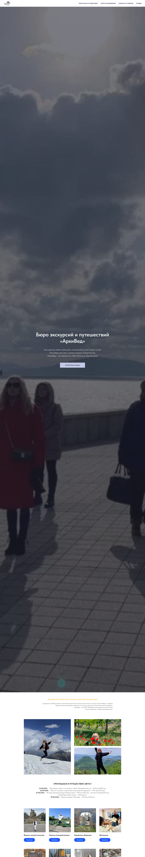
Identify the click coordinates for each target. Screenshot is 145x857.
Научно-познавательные (59, 835)
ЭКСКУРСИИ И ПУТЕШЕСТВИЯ (88, 3)
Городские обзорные (82, 835)
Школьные (103, 835)
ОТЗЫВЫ (139, 3)
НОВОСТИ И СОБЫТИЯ (126, 3)
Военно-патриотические (34, 835)
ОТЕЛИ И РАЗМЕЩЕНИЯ (108, 3)
